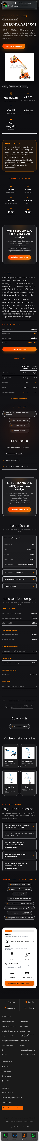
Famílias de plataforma (10, 1031)
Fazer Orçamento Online (12, 1108)
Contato (5, 1055)
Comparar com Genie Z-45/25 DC (20, 908)
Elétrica (12, 86)
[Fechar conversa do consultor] (34, 3)
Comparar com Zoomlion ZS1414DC (20, 918)
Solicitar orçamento (14, 46)
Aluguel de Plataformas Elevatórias (19, 1127)
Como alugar (24, 1041)
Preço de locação (8, 1036)
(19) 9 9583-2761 (7, 1093)
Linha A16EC (22, 86)
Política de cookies (16, 1122)
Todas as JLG (21, 894)
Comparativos (25, 1031)
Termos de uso (28, 1122)
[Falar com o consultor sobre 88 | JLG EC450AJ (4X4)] (19, 5)
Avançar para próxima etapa (18, 983)
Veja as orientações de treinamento (22, 708)
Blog (3, 1050)
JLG (5, 86)
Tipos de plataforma (9, 1026)
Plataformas (24, 1022)
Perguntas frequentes (27, 1050)
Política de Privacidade (28, 1055)
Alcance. (8, 934)
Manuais (23, 1045)
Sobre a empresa (8, 1022)
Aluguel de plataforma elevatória (27, 1036)
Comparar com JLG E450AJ (20, 913)
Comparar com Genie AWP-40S (20, 903)
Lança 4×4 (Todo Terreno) (20, 889)
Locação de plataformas (10, 1041)
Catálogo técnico (20, 726)
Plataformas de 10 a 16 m (20, 884)
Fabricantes (24, 1026)
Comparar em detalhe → (19, 399)
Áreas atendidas (7, 1045)
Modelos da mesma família (20, 899)
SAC (7, 1122)
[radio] (12, 956)
